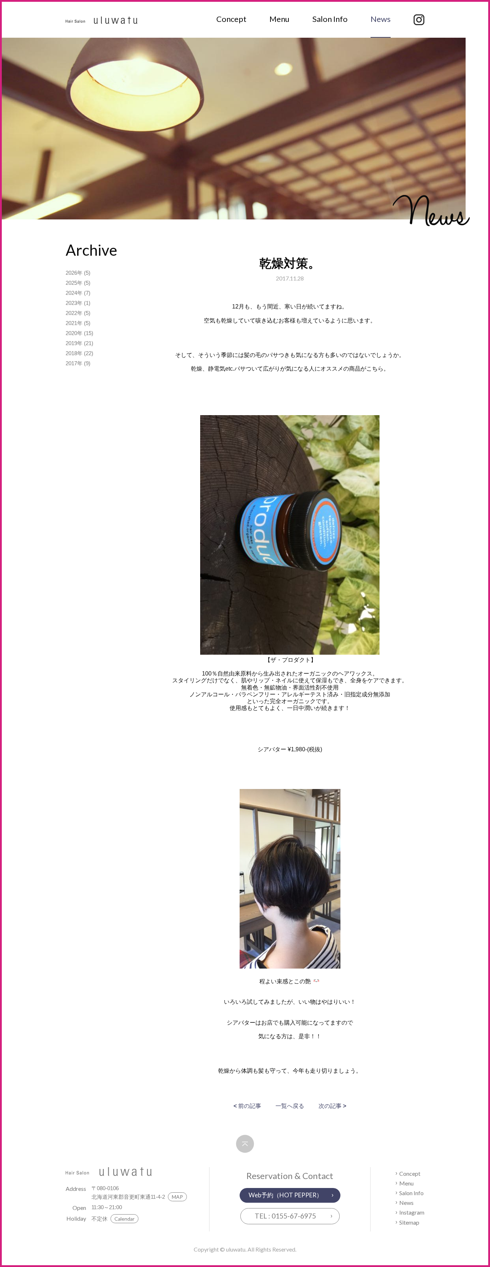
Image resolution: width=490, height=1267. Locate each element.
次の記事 (332, 1106)
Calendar (124, 1219)
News (381, 19)
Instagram (411, 1212)
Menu (279, 19)
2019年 (74, 343)
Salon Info (330, 19)
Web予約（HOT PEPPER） (285, 1195)
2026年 (74, 273)
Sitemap (409, 1222)
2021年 (74, 323)
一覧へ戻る (289, 1106)
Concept (231, 19)
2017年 (74, 363)
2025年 (74, 283)
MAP (177, 1197)
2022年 (74, 313)
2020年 (74, 333)
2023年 (74, 303)
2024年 (74, 293)
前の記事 (247, 1106)
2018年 (74, 353)
